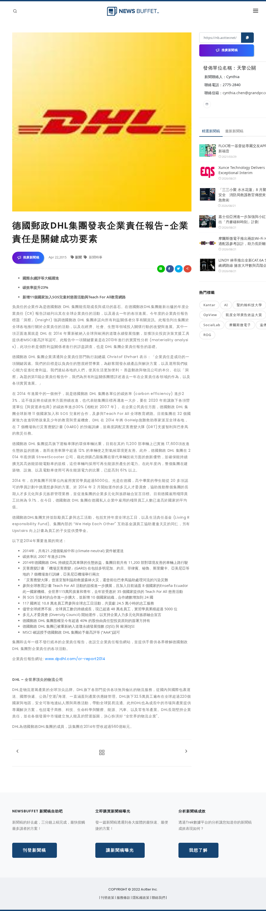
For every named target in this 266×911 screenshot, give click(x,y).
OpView (210, 314)
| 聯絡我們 (158, 897)
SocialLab (211, 325)
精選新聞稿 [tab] (211, 130)
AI (226, 305)
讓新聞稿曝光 (120, 850)
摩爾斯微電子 (240, 325)
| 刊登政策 (107, 897)
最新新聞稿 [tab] (234, 130)
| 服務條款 (123, 897)
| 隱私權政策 (140, 897)
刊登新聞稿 (34, 850)
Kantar (209, 305)
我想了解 (198, 850)
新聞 (79, 257)
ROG (207, 334)
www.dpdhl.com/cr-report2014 (75, 658)
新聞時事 (95, 257)
